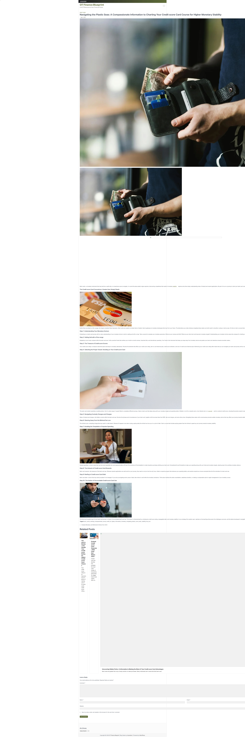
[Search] (164, 6)
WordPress (142, 735)
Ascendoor (129, 735)
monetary (123, 521)
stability (175, 286)
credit (107, 521)
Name (81, 700)
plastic (133, 521)
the (147, 521)
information (118, 521)
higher (113, 521)
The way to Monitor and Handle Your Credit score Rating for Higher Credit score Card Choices (83, 553)
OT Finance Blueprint (92, 5)
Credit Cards (83, 12)
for (110, 521)
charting (92, 521)
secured (210, 411)
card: (85, 521)
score (137, 521)
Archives (83, 728)
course (104, 521)
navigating (128, 521)
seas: (140, 521)
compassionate (98, 521)
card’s (88, 521)
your (149, 521)
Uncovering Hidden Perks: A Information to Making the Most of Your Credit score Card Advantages (132, 669)
